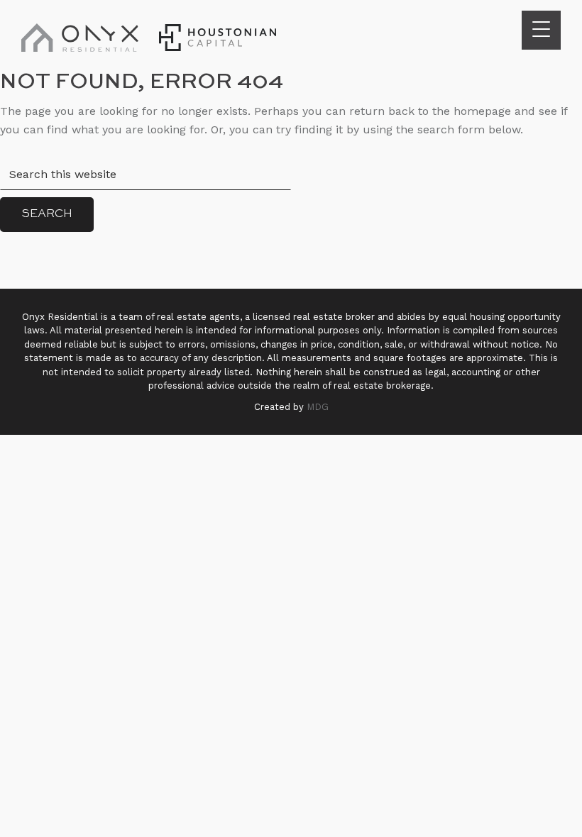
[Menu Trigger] (541, 30)
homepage (482, 111)
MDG (318, 406)
